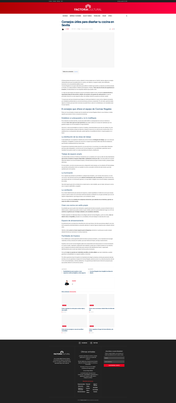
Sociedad (65, 16)
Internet (88, 388)
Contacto (54, 1)
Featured (88, 384)
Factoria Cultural (83, 400)
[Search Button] (126, 16)
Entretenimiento (81, 391)
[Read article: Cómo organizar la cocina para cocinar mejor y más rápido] (74, 300)
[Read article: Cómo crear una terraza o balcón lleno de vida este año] (101, 300)
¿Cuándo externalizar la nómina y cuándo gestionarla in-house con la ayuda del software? (88, 357)
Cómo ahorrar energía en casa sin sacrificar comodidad (72, 329)
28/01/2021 (74, 29)
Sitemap (58, 1)
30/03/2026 (92, 332)
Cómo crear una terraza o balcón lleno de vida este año (101, 309)
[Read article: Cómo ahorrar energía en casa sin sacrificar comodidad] (74, 321)
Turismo (95, 391)
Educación (80, 386)
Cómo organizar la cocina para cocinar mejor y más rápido (73, 309)
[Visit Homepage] (88, 8)
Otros (110, 16)
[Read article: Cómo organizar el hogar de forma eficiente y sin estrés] (101, 321)
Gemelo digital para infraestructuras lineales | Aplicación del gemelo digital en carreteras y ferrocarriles (88, 363)
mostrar (75, 71)
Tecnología (97, 16)
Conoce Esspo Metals (88, 370)
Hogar (104, 16)
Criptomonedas (81, 384)
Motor (88, 390)
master (67, 29)
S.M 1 (62, 1)
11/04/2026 (92, 311)
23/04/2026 (64, 311)
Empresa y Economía (75, 16)
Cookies (50, 1)
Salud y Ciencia (87, 16)
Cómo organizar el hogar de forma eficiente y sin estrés (101, 329)
